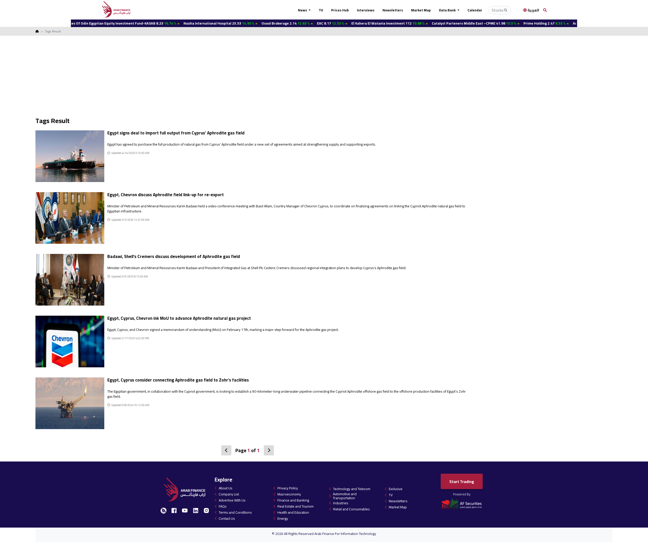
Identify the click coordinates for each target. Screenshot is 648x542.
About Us (225, 488)
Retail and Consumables (351, 509)
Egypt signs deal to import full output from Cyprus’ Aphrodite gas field (176, 133)
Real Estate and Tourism (295, 506)
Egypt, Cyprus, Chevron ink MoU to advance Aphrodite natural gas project (179, 318)
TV (321, 10)
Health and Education (293, 512)
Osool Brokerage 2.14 (263, 23)
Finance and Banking (293, 500)
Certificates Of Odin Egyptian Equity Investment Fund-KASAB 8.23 (94, 23)
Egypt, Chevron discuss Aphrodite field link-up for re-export (165, 195)
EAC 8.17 (309, 23)
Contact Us (227, 518)
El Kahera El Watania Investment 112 (366, 23)
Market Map (421, 10)
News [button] (303, 10)
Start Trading (461, 481)
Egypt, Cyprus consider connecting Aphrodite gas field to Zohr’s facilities (178, 380)
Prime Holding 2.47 (522, 23)
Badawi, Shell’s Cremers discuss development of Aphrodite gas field (173, 256)
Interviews (365, 10)
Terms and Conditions (235, 512)
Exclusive (395, 489)
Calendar (475, 10)
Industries (340, 503)
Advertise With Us (232, 500)
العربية (533, 10)
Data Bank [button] (447, 10)
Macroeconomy (289, 494)
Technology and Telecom (351, 489)
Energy (282, 518)
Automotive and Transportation (345, 496)
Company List (229, 494)
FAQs (223, 506)
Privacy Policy (287, 488)
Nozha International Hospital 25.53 (197, 23)
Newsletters (392, 10)
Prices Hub (340, 10)
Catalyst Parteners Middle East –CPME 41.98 (452, 23)
